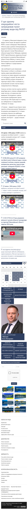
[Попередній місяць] (23, 263)
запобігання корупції (8, 295)
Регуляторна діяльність (6, 461)
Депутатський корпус (5, 424)
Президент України (5, 486)
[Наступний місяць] (26, 263)
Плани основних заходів (6, 459)
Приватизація (4, 480)
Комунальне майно (5, 476)
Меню (15, 12)
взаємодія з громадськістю (7, 289)
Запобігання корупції (5, 463)
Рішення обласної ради (6, 443)
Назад (4, 33)
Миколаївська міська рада (6, 496)
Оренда (3, 482)
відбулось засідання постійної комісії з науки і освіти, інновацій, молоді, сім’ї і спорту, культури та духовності (13, 189)
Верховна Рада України (16, 486)
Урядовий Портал (5, 489)
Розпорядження (4, 449)
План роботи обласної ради (7, 457)
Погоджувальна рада (5, 430)
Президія (3, 426)
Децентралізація (20, 295)
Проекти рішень (4, 446)
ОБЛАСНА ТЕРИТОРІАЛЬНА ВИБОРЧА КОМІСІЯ (7, 345)
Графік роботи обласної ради (7, 434)
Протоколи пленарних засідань (8, 447)
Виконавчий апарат (5, 432)
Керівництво (4, 422)
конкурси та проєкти (8, 356)
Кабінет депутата (20, 350)
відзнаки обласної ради (20, 356)
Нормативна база (5, 472)
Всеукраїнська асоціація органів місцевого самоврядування (10, 491)
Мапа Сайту (9, 504)
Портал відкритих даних (7, 301)
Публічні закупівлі (5, 465)
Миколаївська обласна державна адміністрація (11, 494)
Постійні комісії (4, 428)
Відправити (14, 383)
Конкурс (3, 478)
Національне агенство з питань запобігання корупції (12, 498)
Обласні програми (5, 441)
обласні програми (20, 344)
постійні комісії (7, 350)
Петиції (20, 289)
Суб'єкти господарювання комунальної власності (11, 474)
